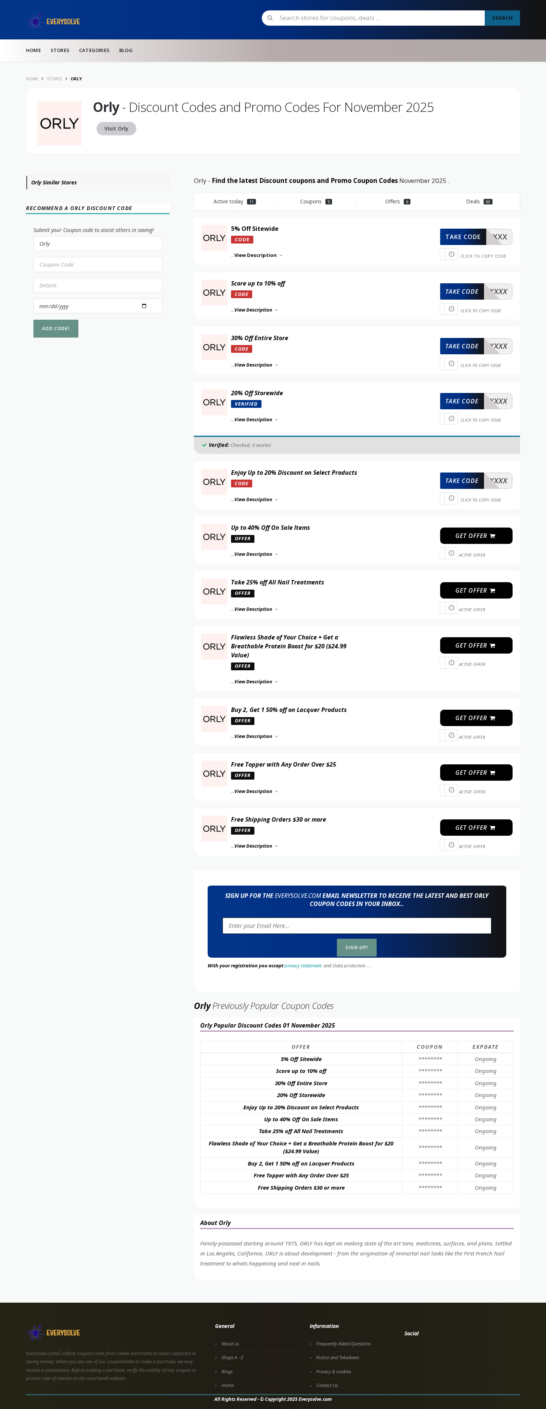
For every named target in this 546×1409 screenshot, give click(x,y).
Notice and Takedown (337, 1357)
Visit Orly (116, 128)
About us (230, 1344)
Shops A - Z (232, 1357)
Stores (60, 50)
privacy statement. (303, 965)
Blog (126, 50)
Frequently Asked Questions (343, 1344)
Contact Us (327, 1385)
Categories (94, 50)
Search (502, 17)
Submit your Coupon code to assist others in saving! (93, 229)
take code (463, 237)
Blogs (227, 1371)
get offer (472, 536)
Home (33, 50)
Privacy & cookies (333, 1371)
